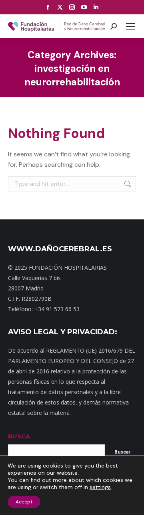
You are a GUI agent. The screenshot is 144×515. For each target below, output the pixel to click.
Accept (24, 502)
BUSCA (19, 436)
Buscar (122, 452)
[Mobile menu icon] (130, 26)
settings (100, 487)
